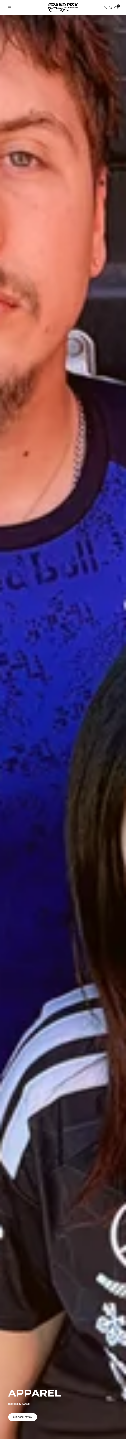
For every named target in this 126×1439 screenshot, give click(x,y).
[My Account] (105, 7)
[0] (115, 7)
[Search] (110, 7)
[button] (22, 1417)
